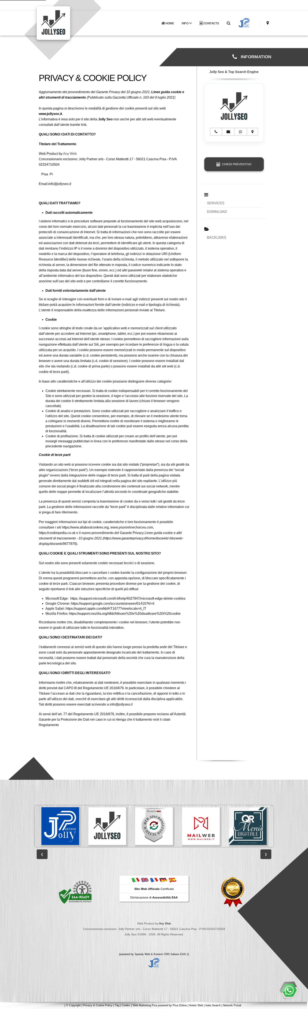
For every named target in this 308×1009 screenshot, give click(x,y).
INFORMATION (254, 56)
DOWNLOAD (217, 212)
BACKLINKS (216, 237)
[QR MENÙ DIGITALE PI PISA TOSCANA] (202, 826)
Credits (126, 1005)
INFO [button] (185, 23)
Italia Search (213, 1005)
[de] (163, 879)
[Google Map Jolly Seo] (267, 23)
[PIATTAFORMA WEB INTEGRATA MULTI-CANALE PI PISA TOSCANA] (108, 826)
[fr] (154, 879)
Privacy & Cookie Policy (98, 1005)
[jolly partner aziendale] (244, 23)
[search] (228, 23)
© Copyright (73, 1005)
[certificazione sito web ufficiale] (233, 892)
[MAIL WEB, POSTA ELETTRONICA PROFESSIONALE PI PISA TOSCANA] (155, 826)
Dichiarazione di (154, 897)
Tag (117, 1005)
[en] (145, 879)
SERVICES (215, 203)
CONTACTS (211, 23)
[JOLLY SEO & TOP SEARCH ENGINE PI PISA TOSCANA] (61, 826)
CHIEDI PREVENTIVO (235, 164)
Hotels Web (196, 1005)
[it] (135, 879)
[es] (172, 879)
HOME (169, 23)
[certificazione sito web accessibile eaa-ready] (75, 892)
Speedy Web (142, 954)
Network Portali (232, 1005)
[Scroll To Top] (300, 1004)
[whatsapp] (289, 990)
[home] (64, 23)
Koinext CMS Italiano (167, 954)
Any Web (70, 153)
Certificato (154, 889)
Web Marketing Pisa (145, 1005)
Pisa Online (180, 1005)
